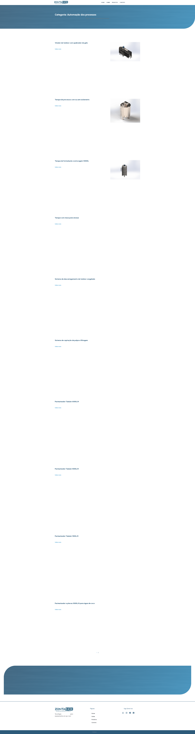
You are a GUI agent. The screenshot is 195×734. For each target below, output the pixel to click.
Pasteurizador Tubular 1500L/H (66, 536)
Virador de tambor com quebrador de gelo (71, 43)
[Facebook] (130, 713)
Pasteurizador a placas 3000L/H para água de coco (75, 603)
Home (102, 2)
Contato (122, 2)
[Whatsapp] (123, 713)
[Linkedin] (133, 713)
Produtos (115, 2)
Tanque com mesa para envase (67, 218)
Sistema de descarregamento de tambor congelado (75, 279)
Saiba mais (58, 49)
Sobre (108, 2)
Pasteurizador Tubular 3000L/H (67, 469)
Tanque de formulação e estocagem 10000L (72, 161)
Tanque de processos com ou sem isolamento (72, 100)
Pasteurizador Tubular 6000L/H (67, 402)
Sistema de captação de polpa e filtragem (71, 340)
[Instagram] (126, 713)
